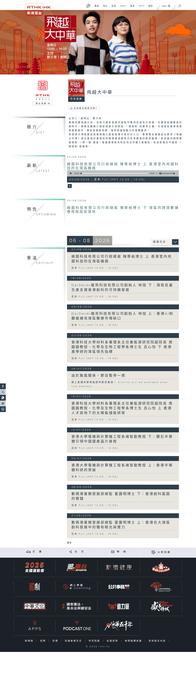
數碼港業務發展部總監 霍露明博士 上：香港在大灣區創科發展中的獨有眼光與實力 (120, 525)
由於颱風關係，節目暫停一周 (98, 376)
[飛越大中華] (69, 186)
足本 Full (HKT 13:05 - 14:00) (94, 268)
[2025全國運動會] (34, 567)
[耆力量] (119, 606)
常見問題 (95, 641)
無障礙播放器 (134, 641)
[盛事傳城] (161, 606)
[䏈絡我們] (112, 552)
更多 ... (70, 542)
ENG (164, 6)
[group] (160, 173)
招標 (56, 641)
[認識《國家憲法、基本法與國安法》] (76, 606)
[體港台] (76, 567)
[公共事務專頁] (119, 587)
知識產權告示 (74, 641)
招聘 (43, 641)
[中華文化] (34, 606)
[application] (122, 173)
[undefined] (88, 6)
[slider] (169, 173)
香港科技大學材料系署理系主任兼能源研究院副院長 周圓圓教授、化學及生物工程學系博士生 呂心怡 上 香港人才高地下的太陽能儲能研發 (122, 408)
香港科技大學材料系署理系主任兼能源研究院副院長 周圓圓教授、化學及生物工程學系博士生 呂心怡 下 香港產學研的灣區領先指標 (122, 347)
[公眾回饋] (153, 552)
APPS (141, 7)
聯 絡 (122, 551)
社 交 (80, 551)
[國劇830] (34, 587)
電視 (95, 7)
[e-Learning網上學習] (76, 587)
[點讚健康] (119, 567)
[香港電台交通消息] (28, 552)
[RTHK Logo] (36, 8)
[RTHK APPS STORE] (34, 626)
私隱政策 (113, 641)
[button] (70, 173)
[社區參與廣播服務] (161, 587)
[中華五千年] (119, 626)
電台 (104, 7)
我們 (149, 7)
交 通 (37, 551)
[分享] (70, 552)
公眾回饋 (164, 552)
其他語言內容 (158, 641)
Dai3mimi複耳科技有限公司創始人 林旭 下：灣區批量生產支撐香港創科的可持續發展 (122, 287)
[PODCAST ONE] (76, 626)
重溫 (131, 7)
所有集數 (76, 99)
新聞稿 (30, 641)
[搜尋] (180, 5)
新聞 (112, 7)
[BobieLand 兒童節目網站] (161, 567)
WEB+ (122, 7)
